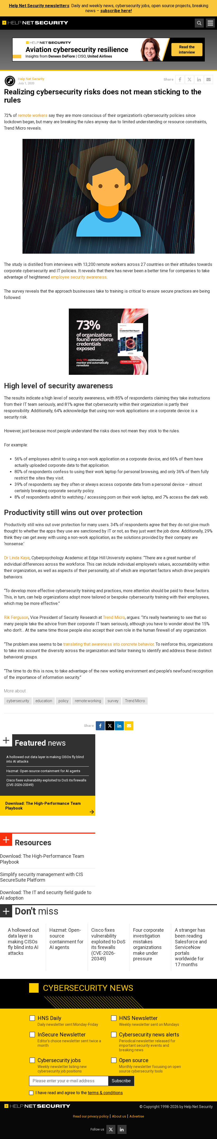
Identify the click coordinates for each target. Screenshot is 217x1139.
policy (63, 701)
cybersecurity (18, 701)
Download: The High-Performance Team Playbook (43, 806)
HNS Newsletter (138, 1018)
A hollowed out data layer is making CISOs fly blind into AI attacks (23, 941)
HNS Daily (49, 1018)
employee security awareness (79, 277)
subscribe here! (116, 10)
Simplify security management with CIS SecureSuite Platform (41, 877)
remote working (88, 701)
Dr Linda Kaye (17, 557)
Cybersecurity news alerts (149, 1034)
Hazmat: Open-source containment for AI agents (43, 771)
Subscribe (121, 1081)
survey (113, 701)
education (43, 701)
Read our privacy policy (90, 1116)
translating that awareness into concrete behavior (108, 644)
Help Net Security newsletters (39, 5)
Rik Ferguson (16, 617)
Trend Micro (114, 617)
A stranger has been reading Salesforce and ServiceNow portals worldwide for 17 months (191, 947)
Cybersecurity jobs (59, 1060)
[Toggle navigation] (210, 23)
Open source (133, 1060)
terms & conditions (105, 1092)
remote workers (32, 115)
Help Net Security (31, 79)
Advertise (136, 1116)
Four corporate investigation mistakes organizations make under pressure (148, 944)
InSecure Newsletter (62, 1034)
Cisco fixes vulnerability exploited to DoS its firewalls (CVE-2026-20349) (108, 944)
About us (119, 1116)
